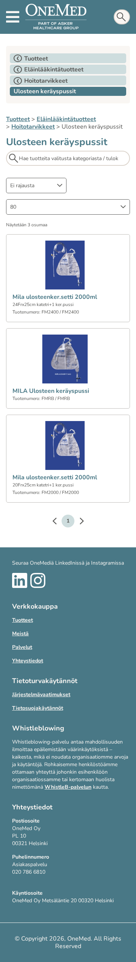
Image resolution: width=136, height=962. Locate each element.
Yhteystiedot (27, 660)
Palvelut (22, 647)
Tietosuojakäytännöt (37, 708)
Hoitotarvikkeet (33, 127)
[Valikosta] (12, 16)
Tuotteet (18, 119)
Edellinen (58, 522)
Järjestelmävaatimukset (41, 694)
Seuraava (77, 522)
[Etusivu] (56, 17)
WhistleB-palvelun (68, 787)
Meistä (20, 633)
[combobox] (36, 185)
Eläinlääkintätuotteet (66, 119)
